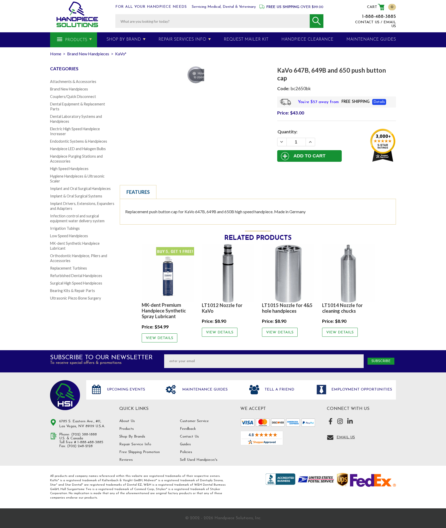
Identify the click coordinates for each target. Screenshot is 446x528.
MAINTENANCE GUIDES (371, 39)
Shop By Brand (124, 39)
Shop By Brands (132, 437)
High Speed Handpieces (69, 168)
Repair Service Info (135, 444)
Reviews (126, 460)
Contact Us (189, 437)
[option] (168, 293)
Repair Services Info (182, 39)
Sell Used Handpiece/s (198, 460)
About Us (127, 421)
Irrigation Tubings (65, 228)
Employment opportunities (361, 390)
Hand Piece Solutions (65, 395)
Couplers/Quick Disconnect (73, 96)
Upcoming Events (125, 390)
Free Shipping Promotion (139, 452)
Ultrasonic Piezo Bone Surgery (75, 298)
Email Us (346, 437)
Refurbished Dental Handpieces (76, 275)
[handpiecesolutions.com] (77, 14)
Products (76, 40)
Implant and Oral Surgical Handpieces (80, 188)
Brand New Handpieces (69, 89)
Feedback (188, 429)
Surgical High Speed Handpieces (76, 283)
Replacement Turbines (68, 268)
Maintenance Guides (204, 390)
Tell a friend (278, 390)
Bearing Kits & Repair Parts (72, 290)
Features (138, 192)
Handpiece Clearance (307, 39)
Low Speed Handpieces (69, 236)
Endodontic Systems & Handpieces (78, 141)
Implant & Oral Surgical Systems (76, 196)
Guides (185, 444)
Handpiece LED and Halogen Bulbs (78, 149)
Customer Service (194, 421)
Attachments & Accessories (73, 81)
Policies (186, 452)
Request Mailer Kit (246, 39)
